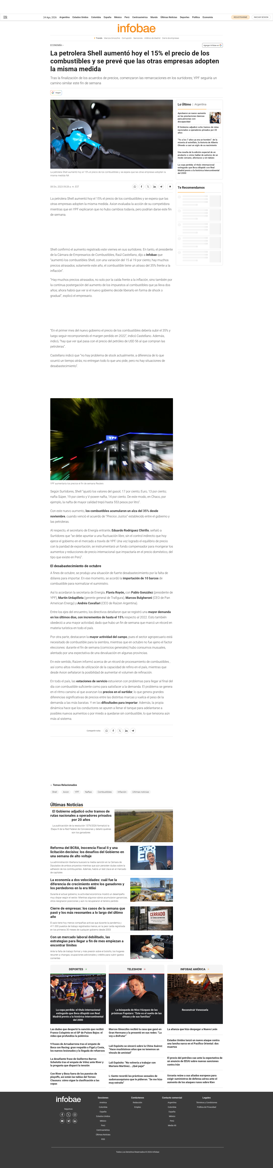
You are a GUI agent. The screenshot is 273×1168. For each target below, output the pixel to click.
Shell (54, 792)
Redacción (137, 1102)
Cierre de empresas (170, 38)
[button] (5, 17)
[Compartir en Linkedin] (154, 186)
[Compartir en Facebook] (141, 186)
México (118, 17)
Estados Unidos (80, 17)
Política (196, 17)
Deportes (184, 17)
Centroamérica (140, 17)
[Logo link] (136, 28)
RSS (103, 1139)
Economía (208, 17)
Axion (66, 792)
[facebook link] (62, 1114)
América (103, 1102)
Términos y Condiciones (206, 1102)
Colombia (96, 17)
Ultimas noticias (140, 792)
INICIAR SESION (261, 17)
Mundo (154, 17)
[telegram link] (68, 1121)
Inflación (122, 792)
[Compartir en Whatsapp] (135, 186)
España (107, 17)
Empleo (137, 1107)
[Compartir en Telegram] (161, 186)
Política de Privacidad (206, 1107)
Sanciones (138, 38)
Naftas (88, 792)
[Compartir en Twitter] (148, 186)
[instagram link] (75, 1114)
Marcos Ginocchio (112, 38)
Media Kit (172, 1125)
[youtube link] (62, 1121)
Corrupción (127, 38)
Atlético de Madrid (152, 38)
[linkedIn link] (75, 1121)
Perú (127, 17)
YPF (77, 792)
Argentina (64, 17)
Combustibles (105, 792)
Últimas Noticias (169, 17)
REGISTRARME (240, 17)
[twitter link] (68, 1114)
